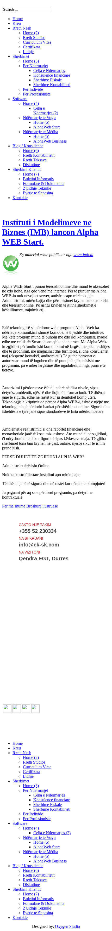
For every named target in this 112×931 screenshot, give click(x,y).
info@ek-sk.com (29, 734)
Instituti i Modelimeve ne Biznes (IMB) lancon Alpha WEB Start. (50, 232)
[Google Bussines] (35, 711)
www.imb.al (83, 254)
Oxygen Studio (67, 926)
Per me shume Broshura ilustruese (30, 506)
